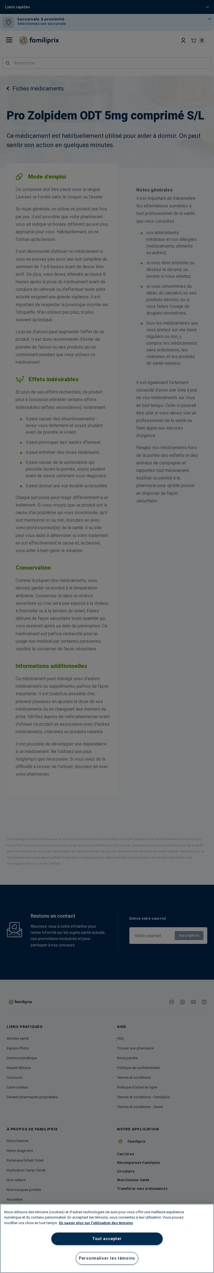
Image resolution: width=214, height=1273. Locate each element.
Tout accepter (107, 1238)
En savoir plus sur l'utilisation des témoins (96, 1223)
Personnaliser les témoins (107, 1258)
